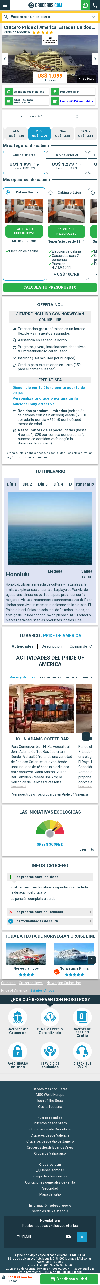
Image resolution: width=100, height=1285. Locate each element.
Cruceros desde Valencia (50, 1135)
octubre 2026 (31, 116)
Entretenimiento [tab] (78, 677)
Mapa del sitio (50, 1194)
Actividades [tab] (22, 646)
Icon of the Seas (50, 1100)
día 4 (58, 484)
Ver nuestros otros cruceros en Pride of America (50, 794)
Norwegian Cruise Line (64, 983)
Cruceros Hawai (31, 983)
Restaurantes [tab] (50, 677)
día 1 (12, 484)
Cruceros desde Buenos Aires (50, 1147)
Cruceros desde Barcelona (50, 1129)
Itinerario (85, 484)
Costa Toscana (50, 1106)
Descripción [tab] (52, 646)
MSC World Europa (50, 1094)
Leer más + (18, 786)
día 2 (27, 484)
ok (81, 1237)
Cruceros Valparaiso (50, 1153)
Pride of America (14, 990)
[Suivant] (86, 736)
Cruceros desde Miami (50, 1123)
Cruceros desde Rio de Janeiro (50, 1141)
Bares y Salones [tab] (22, 677)
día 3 (43, 484)
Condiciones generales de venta (50, 1182)
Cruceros (8, 983)
